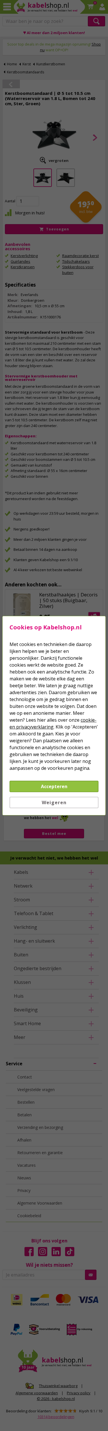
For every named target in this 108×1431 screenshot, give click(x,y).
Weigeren (54, 802)
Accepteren (54, 786)
